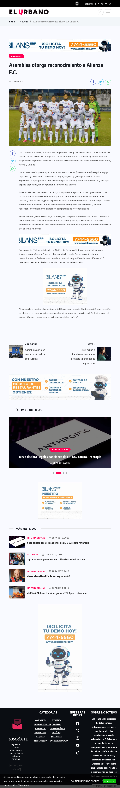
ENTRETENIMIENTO (58, 739)
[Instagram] (77, 736)
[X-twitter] (77, 729)
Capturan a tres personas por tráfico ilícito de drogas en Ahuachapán (60, 455)
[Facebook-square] (77, 722)
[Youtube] (77, 744)
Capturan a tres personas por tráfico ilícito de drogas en (56, 558)
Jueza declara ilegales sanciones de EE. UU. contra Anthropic (58, 541)
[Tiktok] (77, 751)
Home (12, 21)
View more (23, 785)
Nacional (24, 21)
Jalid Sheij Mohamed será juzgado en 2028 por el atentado (56, 591)
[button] (53, 472)
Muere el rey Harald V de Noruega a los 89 (48, 575)
